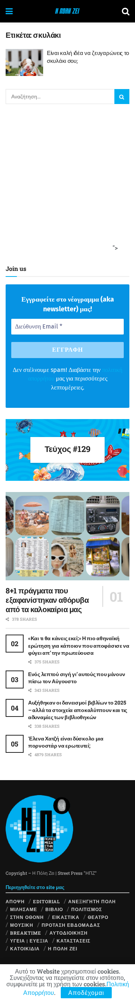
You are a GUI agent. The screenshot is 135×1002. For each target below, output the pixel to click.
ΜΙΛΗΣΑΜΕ (23, 909)
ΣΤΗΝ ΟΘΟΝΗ (27, 917)
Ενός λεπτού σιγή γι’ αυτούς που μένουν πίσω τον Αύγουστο (76, 677)
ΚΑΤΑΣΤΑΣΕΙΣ (73, 941)
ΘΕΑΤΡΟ (98, 917)
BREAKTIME (25, 933)
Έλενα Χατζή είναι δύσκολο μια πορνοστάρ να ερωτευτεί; (66, 742)
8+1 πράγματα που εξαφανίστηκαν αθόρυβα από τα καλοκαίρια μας (47, 600)
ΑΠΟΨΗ (15, 901)
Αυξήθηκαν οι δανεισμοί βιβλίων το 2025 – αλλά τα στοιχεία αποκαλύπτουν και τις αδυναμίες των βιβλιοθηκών (77, 710)
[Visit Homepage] (67, 11)
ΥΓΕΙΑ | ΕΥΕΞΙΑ (29, 941)
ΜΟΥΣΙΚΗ (21, 925)
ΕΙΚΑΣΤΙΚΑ (66, 917)
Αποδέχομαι (86, 992)
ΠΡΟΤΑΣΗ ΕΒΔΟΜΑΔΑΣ (71, 925)
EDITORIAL (46, 901)
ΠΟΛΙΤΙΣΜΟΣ (86, 909)
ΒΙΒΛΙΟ (54, 909)
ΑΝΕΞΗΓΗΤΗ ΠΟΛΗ (92, 901)
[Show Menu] (9, 11)
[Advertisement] (67, 182)
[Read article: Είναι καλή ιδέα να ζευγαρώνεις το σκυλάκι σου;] (24, 62)
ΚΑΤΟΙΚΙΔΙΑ (25, 948)
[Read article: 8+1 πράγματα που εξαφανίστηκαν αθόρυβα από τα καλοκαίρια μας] (67, 536)
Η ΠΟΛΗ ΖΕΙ (62, 948)
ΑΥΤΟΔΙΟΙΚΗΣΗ (69, 933)
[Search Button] (125, 11)
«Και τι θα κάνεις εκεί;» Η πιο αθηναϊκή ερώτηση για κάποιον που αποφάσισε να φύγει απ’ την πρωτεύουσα (78, 645)
